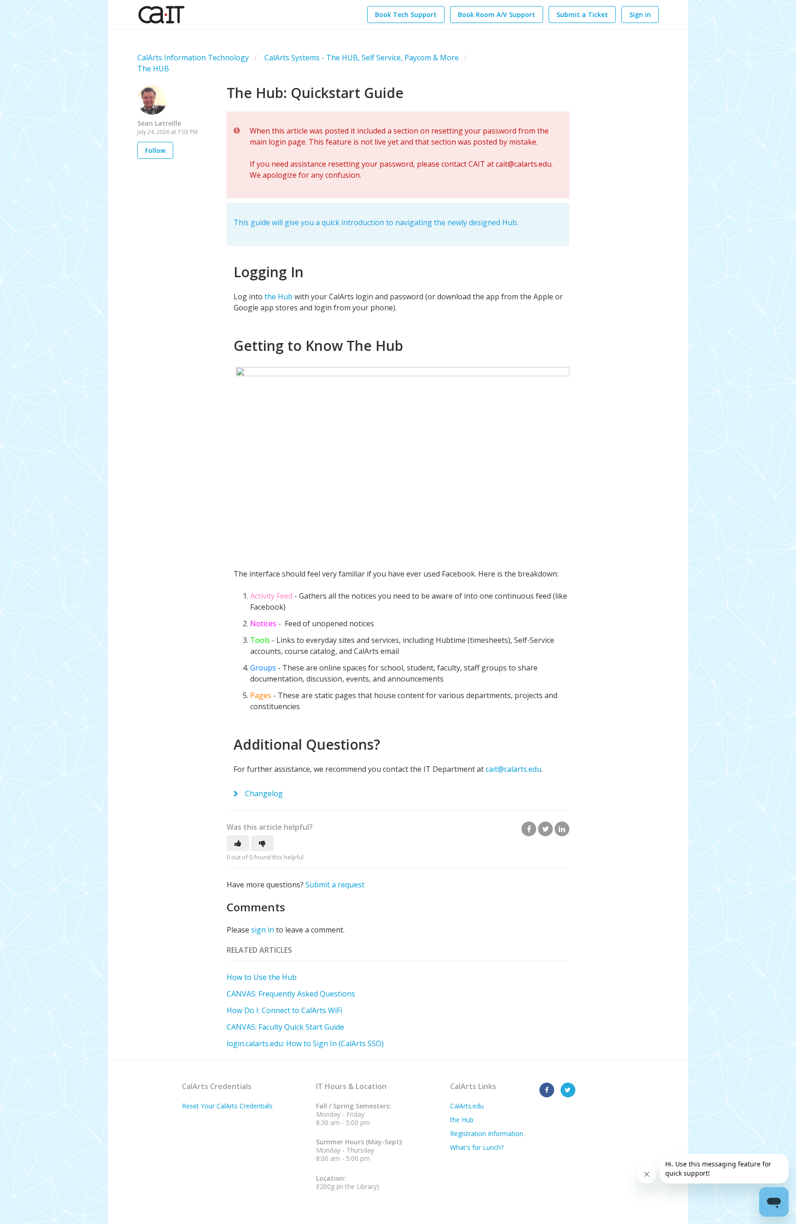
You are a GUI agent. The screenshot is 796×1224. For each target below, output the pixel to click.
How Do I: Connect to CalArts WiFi (284, 1010)
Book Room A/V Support (496, 14)
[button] (238, 843)
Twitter (545, 829)
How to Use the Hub (262, 977)
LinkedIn (562, 829)
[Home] (161, 15)
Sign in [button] (640, 14)
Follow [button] (155, 150)
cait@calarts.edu (513, 769)
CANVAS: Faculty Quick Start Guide (285, 1027)
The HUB (153, 69)
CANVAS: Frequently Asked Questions (291, 994)
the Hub (278, 296)
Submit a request (334, 885)
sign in (262, 930)
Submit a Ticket (582, 14)
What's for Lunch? (476, 1147)
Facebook (528, 829)
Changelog (263, 793)
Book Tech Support (406, 14)
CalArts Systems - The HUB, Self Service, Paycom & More (361, 57)
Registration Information (486, 1133)
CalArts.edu (467, 1106)
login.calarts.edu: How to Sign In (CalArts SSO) (305, 1043)
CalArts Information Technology (193, 57)
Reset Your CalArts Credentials (227, 1106)
